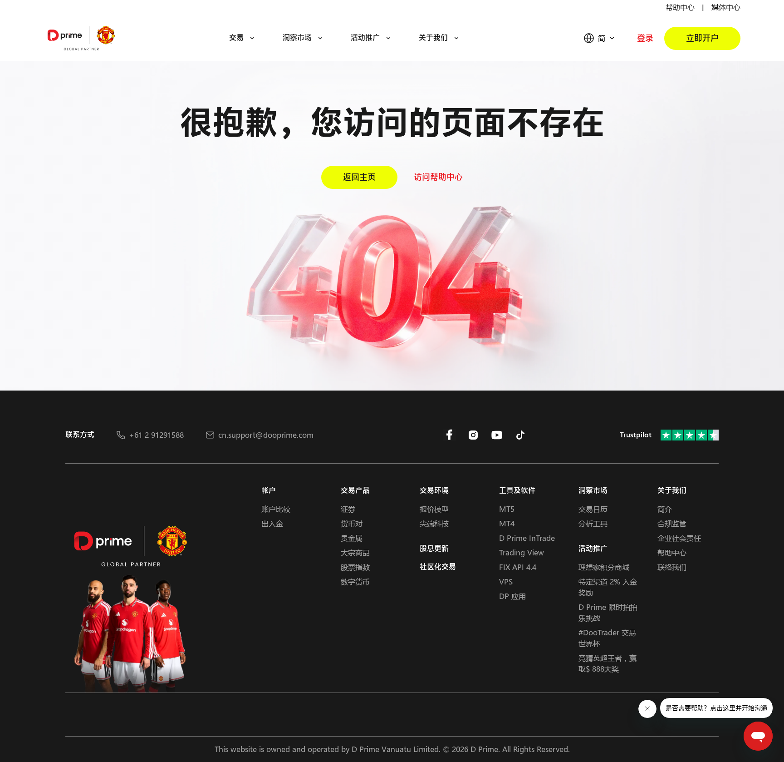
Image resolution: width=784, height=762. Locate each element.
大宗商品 (355, 552)
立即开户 (702, 38)
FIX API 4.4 (517, 567)
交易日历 (593, 509)
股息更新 (434, 549)
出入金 (272, 523)
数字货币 (355, 581)
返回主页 (359, 177)
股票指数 (355, 567)
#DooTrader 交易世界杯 (607, 638)
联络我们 (671, 567)
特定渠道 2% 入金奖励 (607, 587)
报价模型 (434, 509)
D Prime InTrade (527, 538)
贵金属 (352, 538)
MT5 (506, 509)
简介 (664, 509)
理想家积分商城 (603, 567)
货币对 (352, 523)
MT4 (506, 523)
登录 (645, 38)
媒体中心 (725, 7)
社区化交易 (438, 567)
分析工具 (593, 523)
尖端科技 (434, 523)
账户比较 (275, 509)
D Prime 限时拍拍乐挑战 (607, 612)
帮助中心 (680, 7)
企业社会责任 (679, 538)
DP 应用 (512, 596)
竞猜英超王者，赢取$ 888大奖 (607, 663)
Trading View (521, 552)
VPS (506, 581)
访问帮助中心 (438, 177)
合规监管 (671, 523)
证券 (348, 509)
